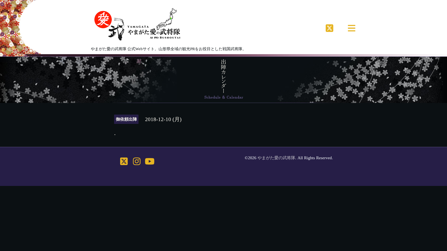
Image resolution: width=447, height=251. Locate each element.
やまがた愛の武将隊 (276, 157)
